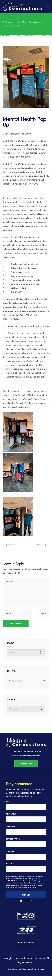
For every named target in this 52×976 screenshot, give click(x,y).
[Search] (41, 652)
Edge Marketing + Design (32, 968)
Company (10, 851)
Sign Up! (26, 894)
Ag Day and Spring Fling (41, 545)
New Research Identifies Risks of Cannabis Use (11, 545)
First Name (11, 814)
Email (8, 801)
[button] (26, 763)
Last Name (10, 826)
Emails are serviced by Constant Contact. (23, 887)
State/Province (13, 839)
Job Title (10, 864)
